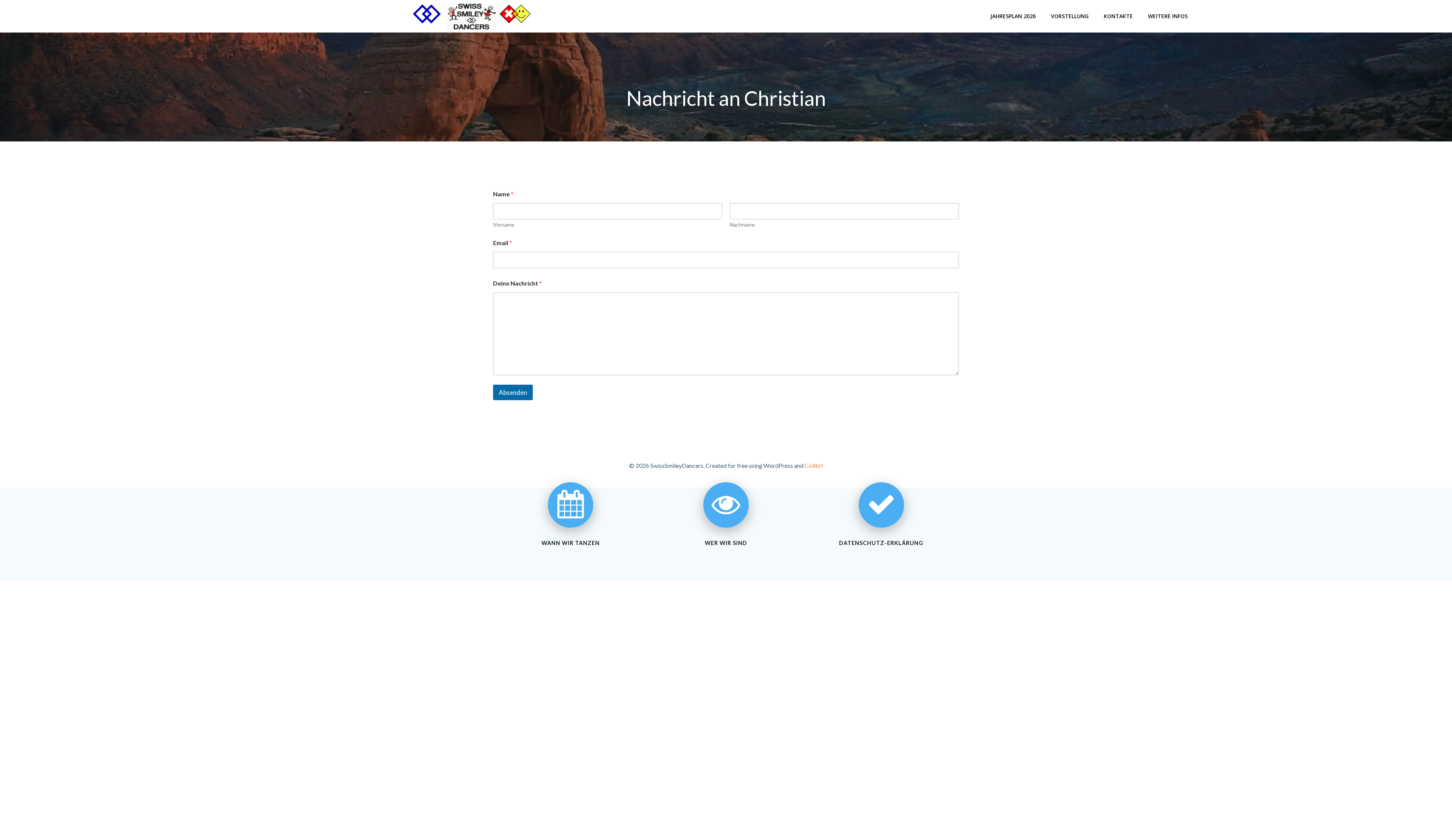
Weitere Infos (1168, 16)
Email (502, 242)
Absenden (513, 392)
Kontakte (1118, 16)
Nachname (742, 224)
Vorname (503, 224)
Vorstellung (1070, 16)
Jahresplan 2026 (1013, 16)
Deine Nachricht (517, 283)
